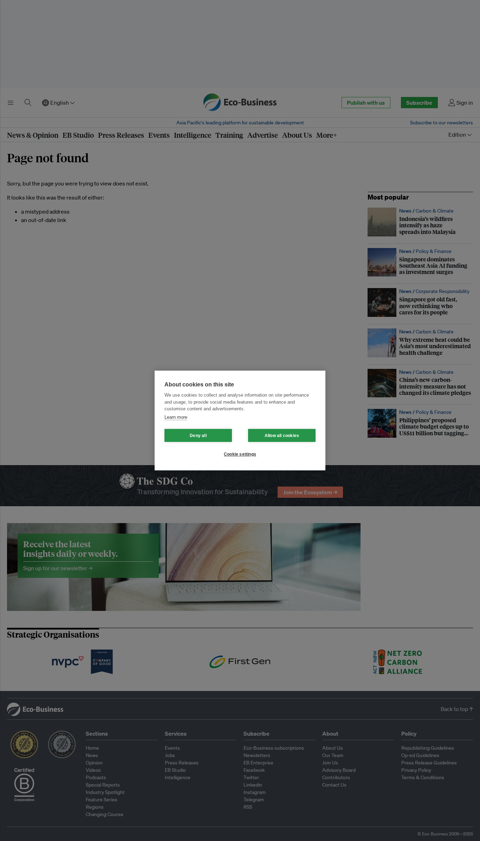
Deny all (198, 435)
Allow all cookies (282, 435)
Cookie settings (240, 454)
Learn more (175, 417)
